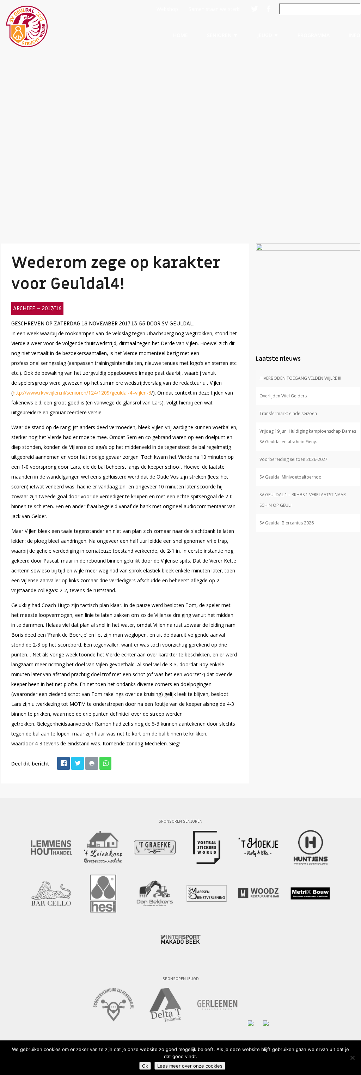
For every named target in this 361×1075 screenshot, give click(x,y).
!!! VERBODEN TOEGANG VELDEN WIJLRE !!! (300, 378)
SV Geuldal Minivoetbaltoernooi (291, 477)
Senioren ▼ (222, 35)
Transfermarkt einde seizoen (288, 413)
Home (180, 35)
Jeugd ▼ (268, 35)
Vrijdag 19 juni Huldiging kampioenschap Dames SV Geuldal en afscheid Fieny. (307, 436)
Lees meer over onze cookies (189, 1066)
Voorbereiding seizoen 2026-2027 (293, 459)
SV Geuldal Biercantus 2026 (286, 523)
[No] (352, 1057)
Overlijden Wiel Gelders (283, 396)
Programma (314, 35)
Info (354, 35)
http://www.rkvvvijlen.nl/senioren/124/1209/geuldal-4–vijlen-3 (82, 392)
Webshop (167, 9)
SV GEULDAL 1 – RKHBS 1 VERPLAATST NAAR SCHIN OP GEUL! (302, 500)
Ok (145, 1066)
